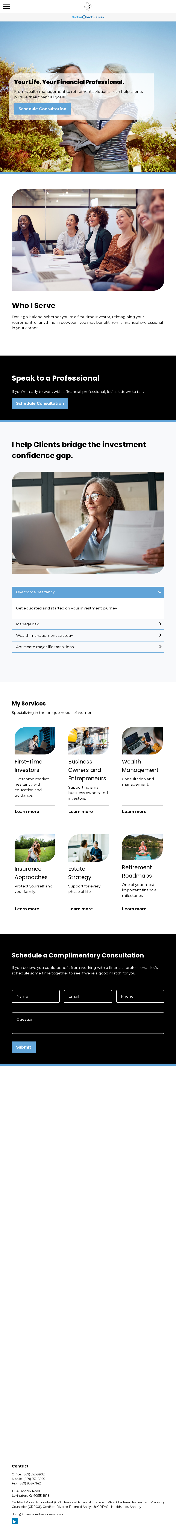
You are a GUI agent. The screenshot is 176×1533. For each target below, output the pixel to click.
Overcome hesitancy (35, 592)
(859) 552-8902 (34, 1474)
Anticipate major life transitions (45, 647)
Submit (23, 1047)
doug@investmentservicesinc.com (38, 1514)
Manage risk (27, 624)
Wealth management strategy (44, 635)
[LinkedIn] (15, 1521)
